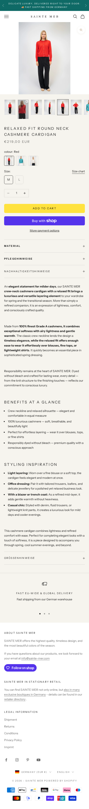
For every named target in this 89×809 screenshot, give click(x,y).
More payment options (44, 230)
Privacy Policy (13, 740)
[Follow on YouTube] (38, 760)
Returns (9, 726)
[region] (44, 594)
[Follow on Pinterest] (28, 760)
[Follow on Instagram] (17, 760)
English (63, 772)
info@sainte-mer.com (35, 658)
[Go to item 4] (49, 107)
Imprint (9, 747)
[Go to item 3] (36, 107)
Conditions (11, 733)
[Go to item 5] (63, 107)
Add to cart (44, 208)
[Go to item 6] (76, 107)
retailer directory (14, 699)
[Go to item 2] (23, 109)
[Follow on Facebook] (6, 760)
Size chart (78, 171)
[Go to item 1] (10, 107)
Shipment (10, 719)
